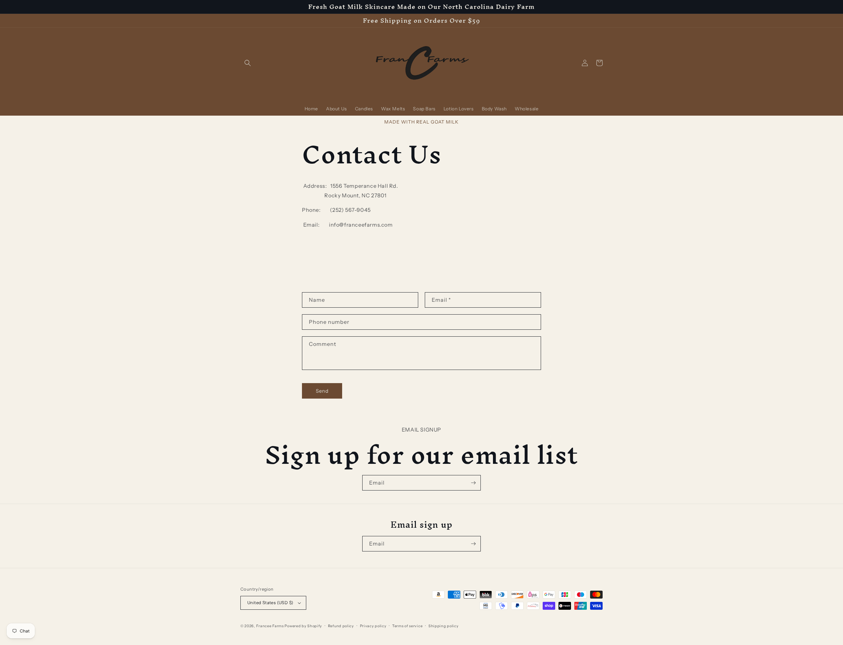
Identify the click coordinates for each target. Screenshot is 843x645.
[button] (247, 63)
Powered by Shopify (303, 626)
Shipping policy (443, 626)
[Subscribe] (473, 483)
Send (322, 391)
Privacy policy (373, 626)
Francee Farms (270, 626)
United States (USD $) (270, 602)
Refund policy (341, 626)
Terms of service (407, 626)
